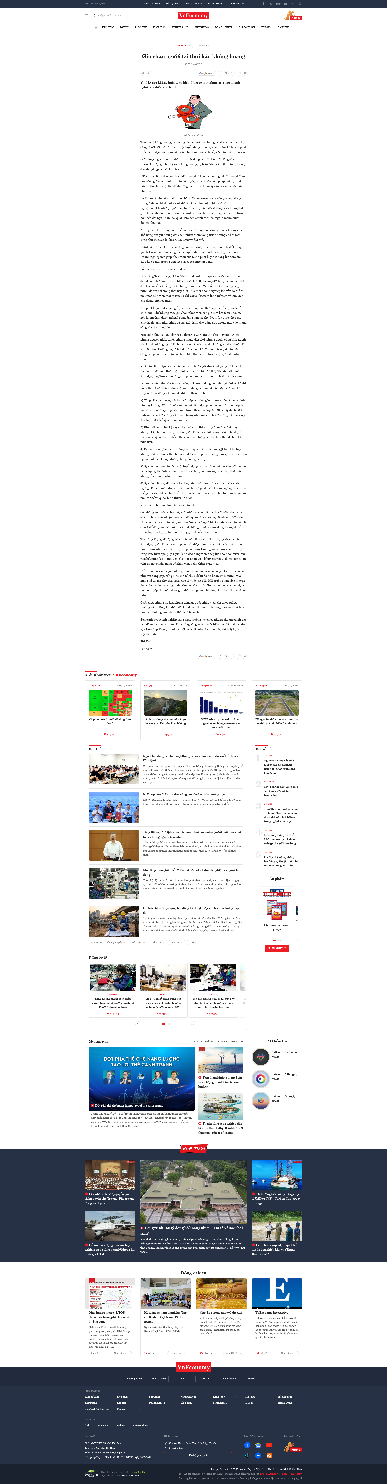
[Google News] (300, 3)
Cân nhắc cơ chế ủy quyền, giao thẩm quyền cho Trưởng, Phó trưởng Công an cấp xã (109, 1199)
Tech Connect (217, 4)
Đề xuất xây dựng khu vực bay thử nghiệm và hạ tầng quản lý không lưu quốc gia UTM (110, 1250)
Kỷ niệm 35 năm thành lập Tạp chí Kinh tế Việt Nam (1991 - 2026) (165, 1317)
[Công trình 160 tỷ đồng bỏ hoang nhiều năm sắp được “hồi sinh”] (193, 1192)
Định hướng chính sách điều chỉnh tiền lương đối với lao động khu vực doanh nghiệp (113, 1003)
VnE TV (198, 4)
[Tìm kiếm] (95, 15)
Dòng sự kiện (193, 1273)
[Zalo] (278, 3)
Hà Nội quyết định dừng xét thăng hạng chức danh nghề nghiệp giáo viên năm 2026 (163, 1003)
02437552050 (175, 1448)
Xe (187, 4)
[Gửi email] (232, 73)
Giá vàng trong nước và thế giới (221, 1312)
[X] (270, 3)
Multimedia (99, 1041)
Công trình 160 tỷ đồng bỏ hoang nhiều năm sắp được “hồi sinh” (191, 1231)
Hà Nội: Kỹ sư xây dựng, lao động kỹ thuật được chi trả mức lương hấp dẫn (191, 910)
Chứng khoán (151, 4)
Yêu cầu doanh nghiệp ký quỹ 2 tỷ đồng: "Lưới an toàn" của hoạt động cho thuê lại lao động (213, 1003)
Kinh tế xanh (180, 27)
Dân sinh (283, 27)
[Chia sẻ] (244, 73)
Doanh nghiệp (224, 27)
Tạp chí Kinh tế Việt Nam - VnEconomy (281, 1474)
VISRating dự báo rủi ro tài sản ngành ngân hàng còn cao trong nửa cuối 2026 (221, 723)
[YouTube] (285, 3)
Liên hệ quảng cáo (197, 1455)
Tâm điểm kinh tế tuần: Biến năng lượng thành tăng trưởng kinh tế (220, 1082)
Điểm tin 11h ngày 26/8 (284, 1077)
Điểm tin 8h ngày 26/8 (284, 1098)
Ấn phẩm (277, 879)
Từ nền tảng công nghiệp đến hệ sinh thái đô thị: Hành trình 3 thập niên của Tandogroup (220, 1128)
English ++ (237, 4)
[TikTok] (292, 3)
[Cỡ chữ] (148, 73)
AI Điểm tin (277, 1041)
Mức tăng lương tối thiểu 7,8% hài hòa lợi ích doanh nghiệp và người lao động (191, 873)
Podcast (209, 1041)
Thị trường (202, 27)
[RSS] (269, 1455)
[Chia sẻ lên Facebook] (220, 73)
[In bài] (142, 73)
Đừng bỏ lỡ (98, 957)
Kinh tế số (159, 27)
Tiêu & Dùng (173, 4)
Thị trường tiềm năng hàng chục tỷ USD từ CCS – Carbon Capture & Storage (276, 1199)
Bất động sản (247, 27)
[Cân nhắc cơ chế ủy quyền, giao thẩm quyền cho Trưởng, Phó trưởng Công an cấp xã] (110, 1175)
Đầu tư (124, 27)
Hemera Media (137, 1472)
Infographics (222, 1041)
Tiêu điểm (108, 27)
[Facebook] (263, 3)
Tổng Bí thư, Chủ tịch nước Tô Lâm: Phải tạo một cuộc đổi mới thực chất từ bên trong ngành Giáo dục (192, 835)
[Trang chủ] (96, 27)
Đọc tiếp (95, 749)
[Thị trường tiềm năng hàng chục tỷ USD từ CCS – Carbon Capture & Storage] (277, 1175)
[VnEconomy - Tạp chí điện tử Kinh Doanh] (193, 1367)
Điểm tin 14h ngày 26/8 (285, 1055)
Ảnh (87, 1425)
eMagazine (237, 1041)
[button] (163, 1024)
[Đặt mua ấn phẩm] (293, 15)
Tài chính (141, 27)
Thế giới (266, 27)
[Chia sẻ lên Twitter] (226, 73)
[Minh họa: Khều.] (193, 94)
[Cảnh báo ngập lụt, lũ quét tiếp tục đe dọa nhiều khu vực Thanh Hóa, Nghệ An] (277, 1226)
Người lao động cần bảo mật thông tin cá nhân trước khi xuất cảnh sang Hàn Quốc (191, 758)
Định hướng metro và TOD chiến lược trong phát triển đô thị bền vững (109, 1317)
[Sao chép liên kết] (238, 73)
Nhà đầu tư (269, 782)
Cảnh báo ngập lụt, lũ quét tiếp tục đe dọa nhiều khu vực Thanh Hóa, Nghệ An (275, 1250)
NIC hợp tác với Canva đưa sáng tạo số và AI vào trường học (184, 794)
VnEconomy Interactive (271, 1312)
